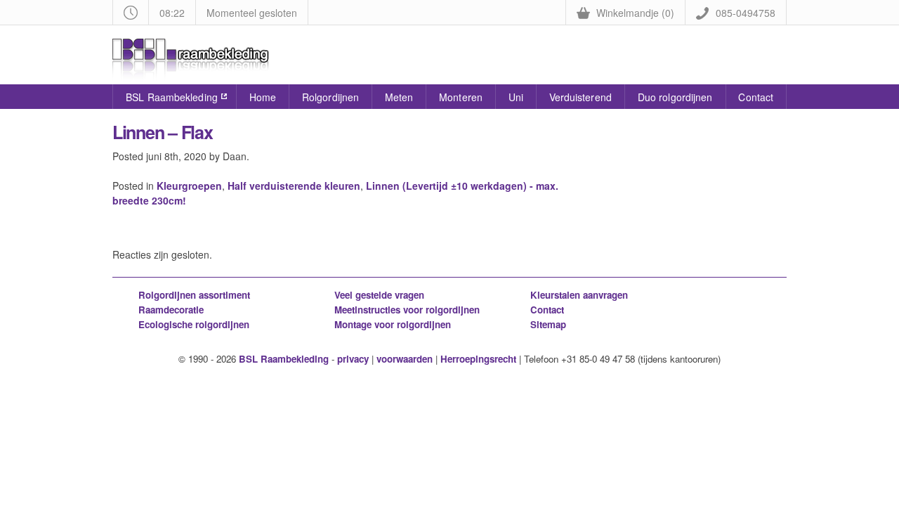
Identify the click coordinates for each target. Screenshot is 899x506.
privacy (353, 358)
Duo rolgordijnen (675, 97)
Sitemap (548, 324)
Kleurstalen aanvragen (579, 294)
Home (262, 97)
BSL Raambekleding (172, 97)
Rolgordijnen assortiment (194, 294)
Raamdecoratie (171, 309)
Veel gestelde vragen (379, 294)
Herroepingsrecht (478, 358)
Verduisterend (580, 97)
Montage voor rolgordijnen (392, 324)
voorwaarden (404, 358)
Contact (755, 97)
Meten (399, 97)
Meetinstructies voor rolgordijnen (407, 309)
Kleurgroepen (189, 186)
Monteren (461, 97)
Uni (515, 97)
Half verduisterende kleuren (294, 186)
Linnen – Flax (162, 132)
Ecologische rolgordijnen (193, 324)
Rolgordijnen (330, 97)
